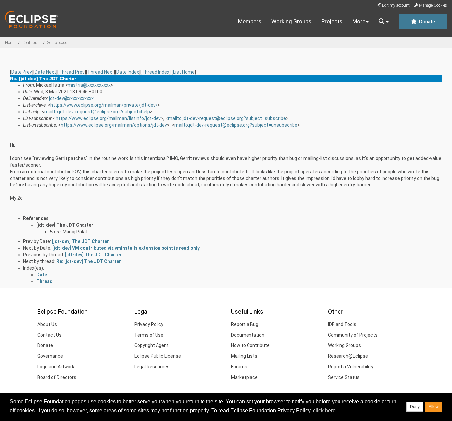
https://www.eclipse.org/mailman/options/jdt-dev (114, 125)
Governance (50, 356)
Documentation (247, 335)
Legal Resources (152, 366)
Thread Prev (72, 72)
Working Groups (291, 21)
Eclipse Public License (157, 356)
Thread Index (155, 72)
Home (10, 42)
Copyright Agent (151, 345)
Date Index (127, 72)
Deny (415, 406)
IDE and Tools (342, 324)
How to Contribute (250, 345)
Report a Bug (244, 324)
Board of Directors (56, 377)
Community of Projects (353, 335)
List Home (184, 72)
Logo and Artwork (55, 366)
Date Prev (21, 72)
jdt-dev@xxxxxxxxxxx (71, 98)
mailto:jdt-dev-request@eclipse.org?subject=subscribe (227, 118)
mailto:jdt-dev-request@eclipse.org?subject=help (97, 111)
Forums (239, 366)
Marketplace (244, 377)
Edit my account (395, 5)
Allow (434, 406)
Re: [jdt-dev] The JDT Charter (88, 261)
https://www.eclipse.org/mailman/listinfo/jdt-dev (108, 118)
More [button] (358, 21)
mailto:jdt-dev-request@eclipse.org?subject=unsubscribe (235, 125)
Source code (57, 42)
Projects (331, 21)
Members (249, 21)
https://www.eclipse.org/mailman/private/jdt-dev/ (104, 105)
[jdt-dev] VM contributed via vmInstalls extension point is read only (126, 248)
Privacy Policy (148, 324)
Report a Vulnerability (350, 366)
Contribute (31, 42)
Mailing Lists (244, 356)
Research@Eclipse (348, 356)
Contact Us (49, 335)
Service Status (344, 377)
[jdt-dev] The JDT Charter (64, 225)
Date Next (45, 72)
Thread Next (100, 72)
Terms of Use (148, 335)
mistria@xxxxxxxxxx (89, 85)
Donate (426, 22)
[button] (384, 21)
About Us (47, 324)
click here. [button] (325, 410)
